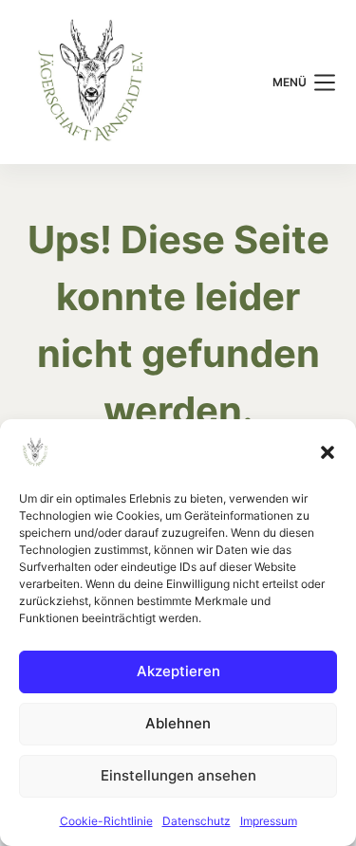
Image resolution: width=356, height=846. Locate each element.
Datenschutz (196, 821)
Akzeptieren (178, 671)
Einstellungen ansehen (178, 775)
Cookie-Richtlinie (106, 821)
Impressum (268, 821)
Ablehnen (178, 723)
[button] (327, 452)
